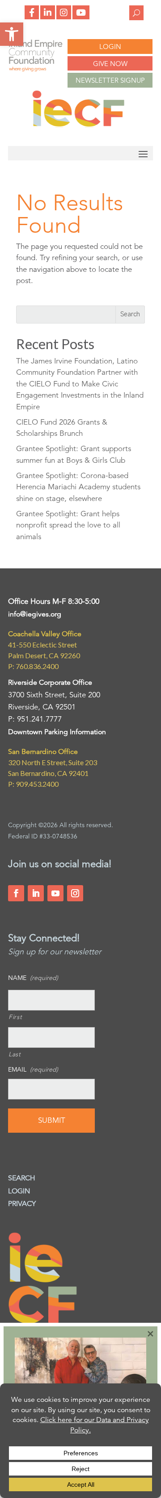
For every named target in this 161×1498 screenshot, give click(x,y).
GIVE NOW (110, 63)
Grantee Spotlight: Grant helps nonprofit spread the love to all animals (68, 525)
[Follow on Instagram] (75, 893)
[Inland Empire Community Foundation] (78, 125)
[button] (11, 34)
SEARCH (21, 1178)
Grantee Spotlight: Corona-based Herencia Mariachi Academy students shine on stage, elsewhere (78, 487)
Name (33, 978)
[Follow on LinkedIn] (36, 893)
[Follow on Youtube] (55, 893)
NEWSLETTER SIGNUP (110, 80)
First (15, 1017)
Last (14, 1054)
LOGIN (110, 46)
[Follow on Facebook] (16, 893)
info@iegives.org (34, 614)
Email (33, 1069)
